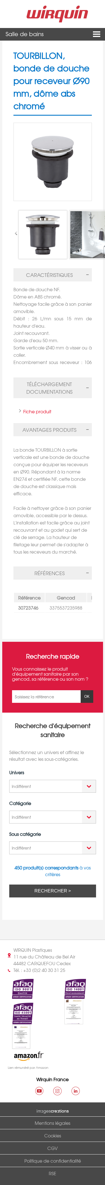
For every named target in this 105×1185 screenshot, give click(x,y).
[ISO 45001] (18, 1021)
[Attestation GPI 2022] (69, 1021)
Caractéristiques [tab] (49, 275)
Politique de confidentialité (52, 1160)
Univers (16, 772)
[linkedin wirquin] (75, 1091)
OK (87, 696)
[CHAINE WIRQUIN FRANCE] (39, 1091)
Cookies (52, 1135)
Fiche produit (37, 411)
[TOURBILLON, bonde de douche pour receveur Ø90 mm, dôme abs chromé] (52, 162)
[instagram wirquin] (57, 1091)
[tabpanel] (52, 323)
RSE (52, 1173)
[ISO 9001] (18, 995)
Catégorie (20, 803)
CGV (52, 1148)
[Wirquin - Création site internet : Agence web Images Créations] (53, 1110)
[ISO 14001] (70, 995)
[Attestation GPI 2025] (16, 1045)
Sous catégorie (25, 834)
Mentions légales (52, 1122)
